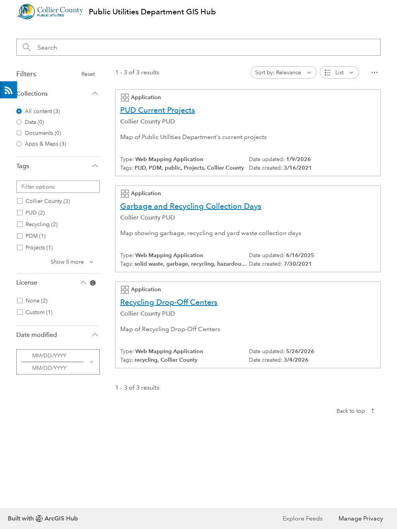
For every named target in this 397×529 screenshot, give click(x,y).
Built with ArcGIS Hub (43, 518)
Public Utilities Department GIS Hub (152, 11)
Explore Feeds (8, 89)
